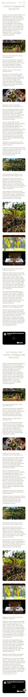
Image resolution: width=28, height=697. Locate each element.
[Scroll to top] (24, 690)
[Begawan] (8, 2)
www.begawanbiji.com (9, 325)
